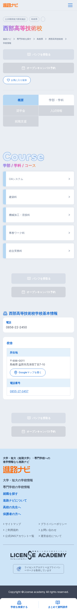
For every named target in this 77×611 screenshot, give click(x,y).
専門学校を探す (24, 39)
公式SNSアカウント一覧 (19, 535)
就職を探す (10, 494)
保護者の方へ (12, 514)
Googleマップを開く (30, 372)
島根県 (40, 39)
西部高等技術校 (56, 39)
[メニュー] (70, 5)
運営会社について (51, 535)
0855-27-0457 (19, 391)
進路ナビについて (15, 500)
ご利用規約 (11, 529)
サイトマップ (13, 523)
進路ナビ (7, 39)
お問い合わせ (48, 529)
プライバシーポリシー (54, 523)
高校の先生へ (12, 507)
